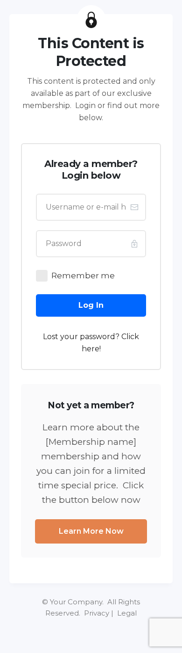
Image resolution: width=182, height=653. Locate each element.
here (90, 348)
